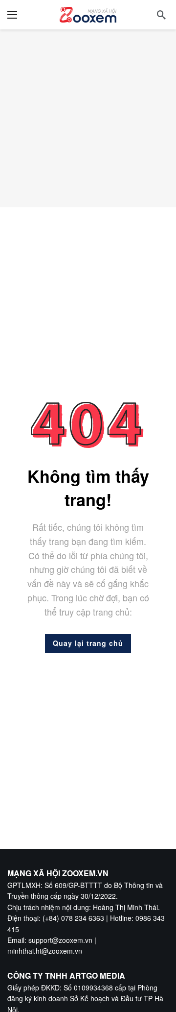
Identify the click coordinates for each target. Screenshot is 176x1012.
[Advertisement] (88, 118)
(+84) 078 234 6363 (73, 918)
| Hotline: (119, 918)
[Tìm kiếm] (161, 14)
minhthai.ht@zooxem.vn (44, 951)
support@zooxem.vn (60, 940)
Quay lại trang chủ (88, 643)
